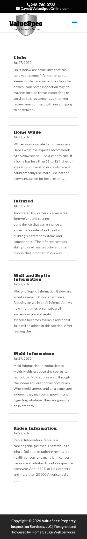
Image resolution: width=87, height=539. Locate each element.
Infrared (23, 201)
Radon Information (35, 428)
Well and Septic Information (32, 277)
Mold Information (34, 353)
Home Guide (27, 132)
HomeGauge (42, 532)
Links (20, 57)
